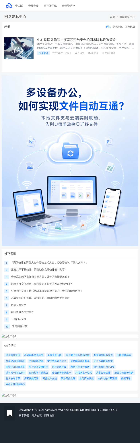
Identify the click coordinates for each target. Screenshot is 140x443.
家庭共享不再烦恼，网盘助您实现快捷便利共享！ (39, 269)
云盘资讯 (67, 5)
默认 (108, 26)
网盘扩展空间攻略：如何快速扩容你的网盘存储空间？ (41, 283)
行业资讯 (43, 53)
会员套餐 (33, 5)
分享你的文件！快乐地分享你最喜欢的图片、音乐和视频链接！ (47, 290)
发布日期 (130, 26)
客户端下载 (50, 5)
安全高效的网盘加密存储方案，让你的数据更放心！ (40, 276)
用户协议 (37, 415)
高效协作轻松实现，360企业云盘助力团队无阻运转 (40, 297)
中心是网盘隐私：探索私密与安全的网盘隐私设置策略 (76, 40)
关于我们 (24, 415)
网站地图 (49, 415)
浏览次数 (118, 26)
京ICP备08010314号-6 (104, 409)
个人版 (19, 5)
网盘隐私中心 (127, 16)
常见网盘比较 (20, 326)
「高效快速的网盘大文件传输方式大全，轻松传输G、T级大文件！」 (49, 262)
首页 (112, 16)
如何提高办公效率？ (22, 311)
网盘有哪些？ (18, 304)
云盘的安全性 (18, 319)
